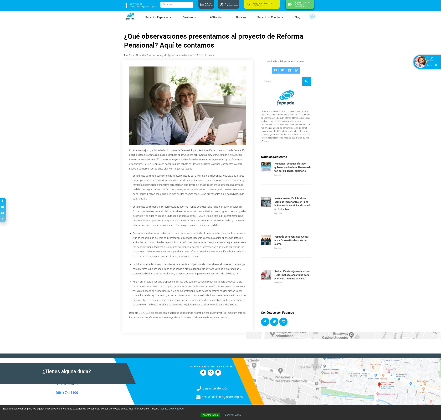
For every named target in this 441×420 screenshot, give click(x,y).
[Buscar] (306, 81)
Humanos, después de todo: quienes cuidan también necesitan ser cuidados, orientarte (292, 167)
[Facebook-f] (203, 373)
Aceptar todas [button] (210, 415)
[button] (275, 70)
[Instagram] (283, 322)
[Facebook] (265, 322)
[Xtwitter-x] (211, 373)
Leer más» (278, 175)
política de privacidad (172, 408)
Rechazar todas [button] (232, 415)
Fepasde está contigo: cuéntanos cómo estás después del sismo (291, 240)
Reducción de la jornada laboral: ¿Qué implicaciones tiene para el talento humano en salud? (292, 275)
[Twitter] (274, 322)
